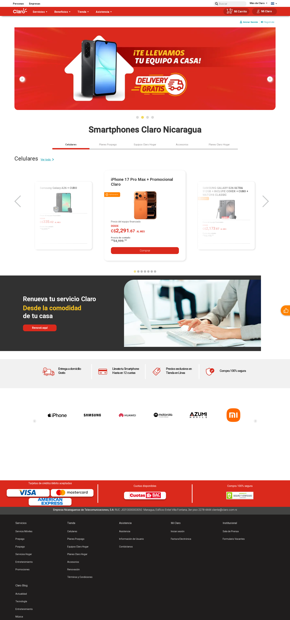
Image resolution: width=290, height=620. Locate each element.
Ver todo (46, 159)
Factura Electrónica (181, 539)
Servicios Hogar (23, 554)
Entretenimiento (24, 562)
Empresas (34, 3)
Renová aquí (39, 327)
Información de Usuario (131, 539)
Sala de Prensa (231, 531)
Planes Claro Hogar (77, 554)
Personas (18, 3)
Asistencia (124, 531)
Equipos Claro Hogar (78, 546)
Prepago (20, 539)
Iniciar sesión (177, 531)
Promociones (22, 569)
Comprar (145, 250)
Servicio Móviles (23, 531)
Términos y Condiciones (79, 577)
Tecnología (21, 601)
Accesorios (73, 562)
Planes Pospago (75, 539)
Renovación (73, 569)
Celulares (72, 531)
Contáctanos (126, 546)
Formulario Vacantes (234, 539)
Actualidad (21, 593)
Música (19, 616)
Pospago (20, 546)
